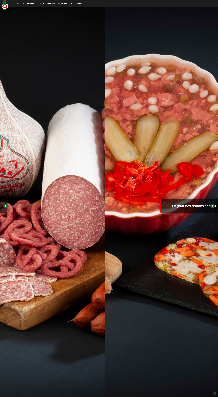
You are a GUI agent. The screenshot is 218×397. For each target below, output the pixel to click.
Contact (79, 4)
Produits (30, 4)
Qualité (41, 4)
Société (20, 4)
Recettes (51, 4)
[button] (5, 206)
